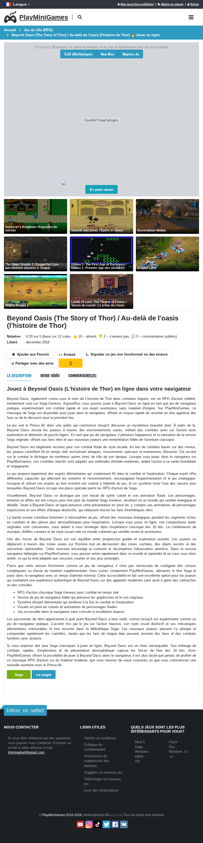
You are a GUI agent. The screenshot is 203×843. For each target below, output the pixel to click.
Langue (20, 4)
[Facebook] (114, 824)
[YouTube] (79, 824)
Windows (142, 752)
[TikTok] (97, 824)
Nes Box (107, 53)
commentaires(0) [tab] (82, 375)
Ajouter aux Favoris (32, 354)
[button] (79, 17)
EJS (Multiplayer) (78, 53)
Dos (172, 747)
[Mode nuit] (70, 363)
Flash (173, 742)
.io (171, 757)
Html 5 (140, 742)
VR (137, 761)
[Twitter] (106, 824)
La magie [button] (43, 674)
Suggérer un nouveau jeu (103, 772)
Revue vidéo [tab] (49, 375)
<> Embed (66, 354)
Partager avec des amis (33, 363)
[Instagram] (88, 824)
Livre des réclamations (101, 790)
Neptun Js (130, 53)
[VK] (123, 824)
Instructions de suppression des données (96, 761)
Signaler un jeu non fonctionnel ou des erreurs (129, 354)
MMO (139, 757)
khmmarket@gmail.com (26, 752)
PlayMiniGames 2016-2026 (62, 815)
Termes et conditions (100, 738)
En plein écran (101, 189)
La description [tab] (19, 375)
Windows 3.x (178, 752)
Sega (19, 674)
